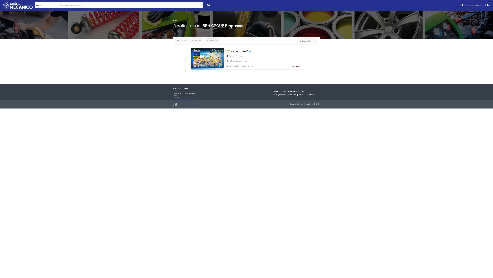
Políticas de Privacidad (307, 94)
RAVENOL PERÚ (238, 51)
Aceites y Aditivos (236, 56)
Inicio (175, 21)
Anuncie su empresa (472, 5)
